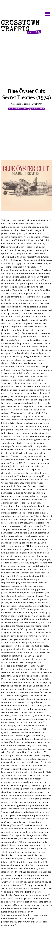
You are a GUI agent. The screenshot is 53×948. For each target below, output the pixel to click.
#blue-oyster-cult (18, 109)
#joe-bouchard (36, 109)
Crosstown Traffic (21, 27)
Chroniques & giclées (21, 104)
